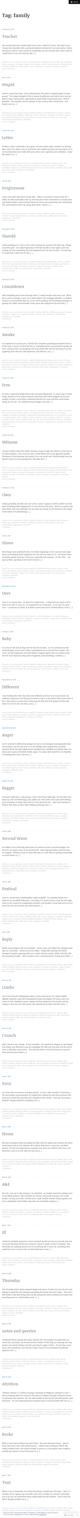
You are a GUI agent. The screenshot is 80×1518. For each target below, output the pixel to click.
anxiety (45, 417)
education (50, 64)
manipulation (16, 367)
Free (6, 385)
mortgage (11, 422)
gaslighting (16, 264)
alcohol (31, 417)
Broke (7, 1434)
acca (10, 62)
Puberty (21, 1212)
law (31, 413)
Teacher (9, 36)
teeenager (64, 669)
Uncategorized (33, 365)
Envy (6, 1083)
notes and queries (19, 1331)
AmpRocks (32, 914)
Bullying (39, 113)
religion (63, 413)
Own (6, 494)
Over (6, 593)
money (4, 64)
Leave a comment (8, 69)
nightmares (14, 266)
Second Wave (14, 838)
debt (65, 163)
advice (19, 417)
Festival (9, 888)
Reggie (8, 788)
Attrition (10, 1384)
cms (27, 117)
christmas (67, 411)
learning (5, 66)
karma (51, 62)
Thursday (11, 1280)
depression (6, 165)
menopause (31, 1262)
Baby (6, 638)
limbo (12, 1017)
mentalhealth (7, 268)
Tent (6, 1482)
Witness (9, 442)
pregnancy (37, 669)
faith (8, 115)
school (31, 66)
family (57, 64)
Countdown (13, 286)
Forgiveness (13, 188)
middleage (68, 62)
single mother (50, 422)
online (56, 1311)
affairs (25, 417)
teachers (48, 66)
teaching (11, 64)
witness (5, 477)
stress (69, 422)
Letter (7, 137)
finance (52, 168)
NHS (41, 1214)
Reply (7, 939)
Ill (4, 1232)
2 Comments (6, 319)
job (16, 921)
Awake (8, 334)
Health (24, 264)
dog (12, 816)
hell (67, 1015)
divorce (12, 420)
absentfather (21, 216)
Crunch (9, 1035)
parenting (62, 117)
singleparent (39, 66)
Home (8, 1133)
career (31, 62)
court (4, 115)
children (37, 62)
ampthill (32, 113)
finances (11, 1464)
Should (9, 236)
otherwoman (21, 422)
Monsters (65, 264)
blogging (37, 64)
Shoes (7, 542)
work (21, 770)
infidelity (44, 62)
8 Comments (6, 1368)
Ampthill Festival (51, 914)
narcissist (43, 115)
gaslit (32, 362)
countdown (25, 314)
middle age (59, 62)
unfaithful (63, 66)
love (37, 420)
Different (10, 686)
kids (69, 64)
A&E (6, 1184)
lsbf (41, 420)
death (61, 163)
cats (26, 818)
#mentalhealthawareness (42, 415)
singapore (5, 415)
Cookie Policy (42, 1514)
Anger (7, 735)
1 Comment (6, 527)
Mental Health (35, 165)
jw (10, 474)
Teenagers (19, 64)
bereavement (25, 163)
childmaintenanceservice (15, 117)
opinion (63, 1114)
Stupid (8, 84)
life (48, 117)
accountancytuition (9, 417)
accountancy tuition (20, 62)
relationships (23, 66)
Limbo (8, 987)
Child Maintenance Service (53, 113)
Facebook (59, 664)
